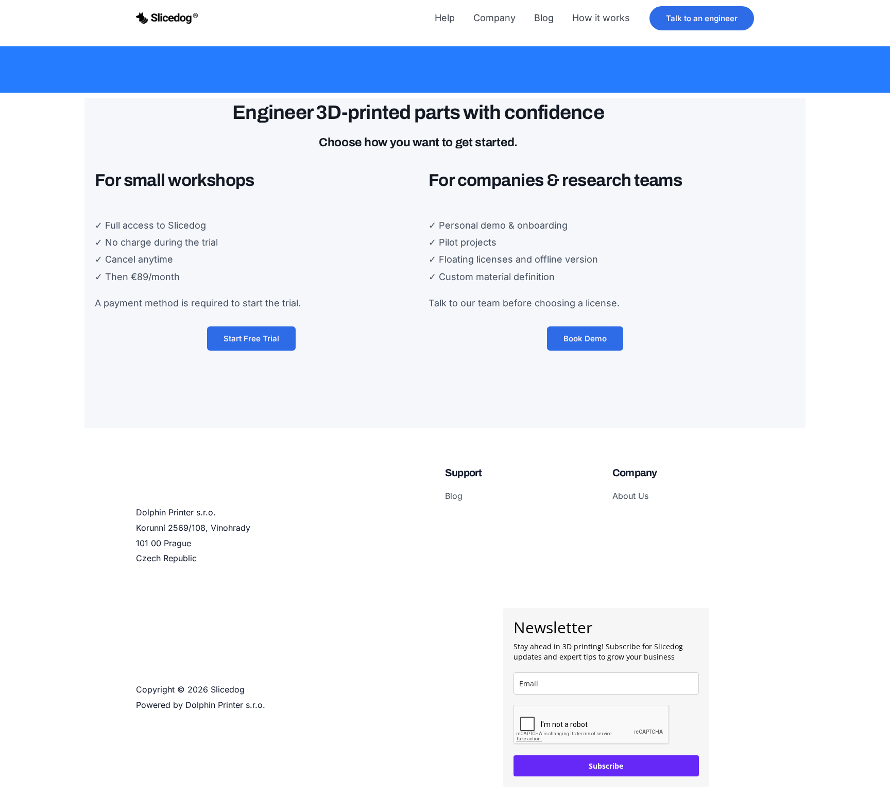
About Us (630, 496)
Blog (544, 17)
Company (494, 17)
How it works (601, 17)
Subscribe (606, 766)
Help (445, 17)
